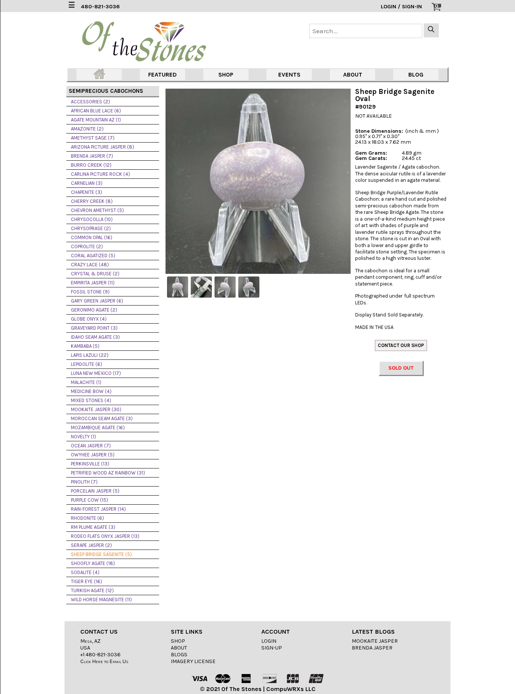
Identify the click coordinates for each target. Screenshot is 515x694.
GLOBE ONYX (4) (89, 319)
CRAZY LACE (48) (90, 264)
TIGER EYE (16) (86, 581)
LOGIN (268, 641)
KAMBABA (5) (85, 346)
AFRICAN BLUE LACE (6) (96, 111)
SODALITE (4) (85, 572)
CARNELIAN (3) (87, 183)
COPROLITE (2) (87, 246)
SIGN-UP (271, 648)
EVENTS (289, 74)
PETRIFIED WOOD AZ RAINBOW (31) (108, 473)
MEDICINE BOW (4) (91, 391)
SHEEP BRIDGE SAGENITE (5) (101, 554)
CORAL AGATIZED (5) (93, 255)
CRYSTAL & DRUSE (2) (95, 273)
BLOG (415, 74)
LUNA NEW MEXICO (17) (96, 373)
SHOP (225, 74)
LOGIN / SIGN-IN (401, 6)
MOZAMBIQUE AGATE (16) (98, 427)
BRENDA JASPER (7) (92, 156)
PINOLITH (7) (84, 482)
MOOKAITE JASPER (375, 641)
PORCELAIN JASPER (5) (95, 491)
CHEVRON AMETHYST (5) (97, 210)
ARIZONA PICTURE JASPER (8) (102, 147)
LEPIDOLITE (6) (86, 364)
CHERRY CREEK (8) (92, 201)
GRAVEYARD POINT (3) (94, 328)
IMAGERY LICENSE (193, 661)
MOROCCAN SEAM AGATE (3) (102, 418)
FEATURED (162, 74)
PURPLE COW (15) (89, 500)
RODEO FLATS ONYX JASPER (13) (105, 536)
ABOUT (352, 74)
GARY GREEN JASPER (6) (97, 301)
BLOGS (179, 654)
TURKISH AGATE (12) (92, 590)
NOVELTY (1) (83, 436)
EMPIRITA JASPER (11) (93, 283)
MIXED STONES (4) (91, 400)
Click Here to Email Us (104, 661)
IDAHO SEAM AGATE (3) (95, 337)
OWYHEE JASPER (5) (93, 455)
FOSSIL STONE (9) (90, 292)
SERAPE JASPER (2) (91, 545)
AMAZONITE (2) (87, 129)
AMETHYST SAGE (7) (93, 138)
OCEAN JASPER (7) (91, 445)
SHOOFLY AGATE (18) (93, 563)
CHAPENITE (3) (86, 192)
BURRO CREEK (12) (91, 165)
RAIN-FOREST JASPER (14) (98, 509)
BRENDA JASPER (372, 648)
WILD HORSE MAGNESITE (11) (101, 599)
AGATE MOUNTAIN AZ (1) (96, 120)
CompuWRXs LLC (291, 688)
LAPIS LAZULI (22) (90, 355)
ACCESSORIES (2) (90, 101)
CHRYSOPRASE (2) (91, 228)
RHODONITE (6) (87, 518)
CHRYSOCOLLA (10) (92, 219)
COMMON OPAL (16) (91, 237)
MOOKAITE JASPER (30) (96, 409)
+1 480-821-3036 (100, 654)
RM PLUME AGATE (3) (93, 527)
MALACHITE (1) (86, 382)
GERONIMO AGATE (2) (94, 310)
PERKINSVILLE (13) (90, 464)
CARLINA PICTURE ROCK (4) (100, 174)
